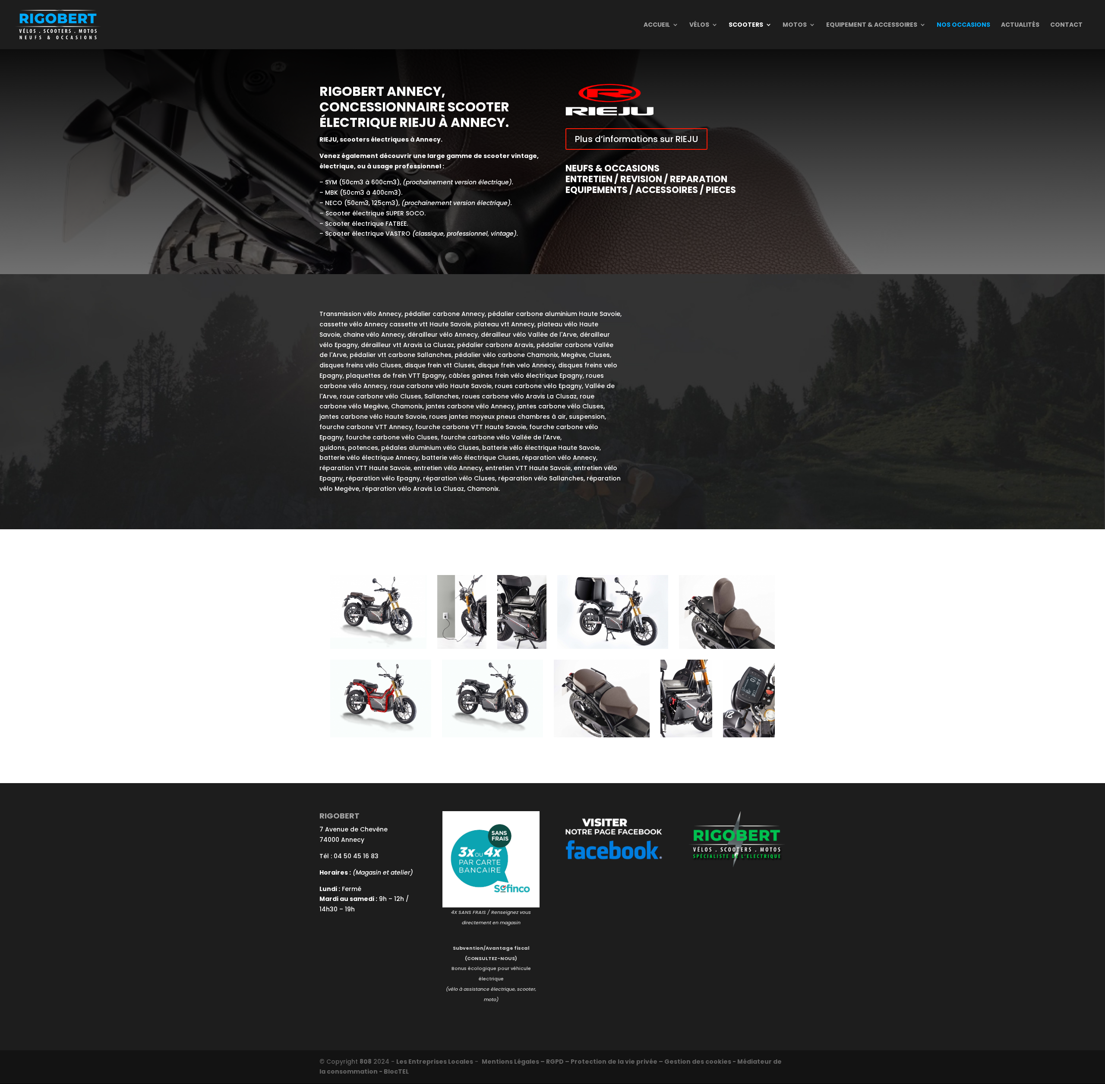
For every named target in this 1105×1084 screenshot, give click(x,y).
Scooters (746, 25)
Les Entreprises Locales (434, 1061)
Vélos (699, 25)
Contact (1066, 25)
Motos (795, 25)
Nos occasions (963, 25)
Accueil (657, 25)
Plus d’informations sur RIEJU (636, 139)
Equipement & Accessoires (871, 25)
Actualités (1020, 25)
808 (366, 1061)
